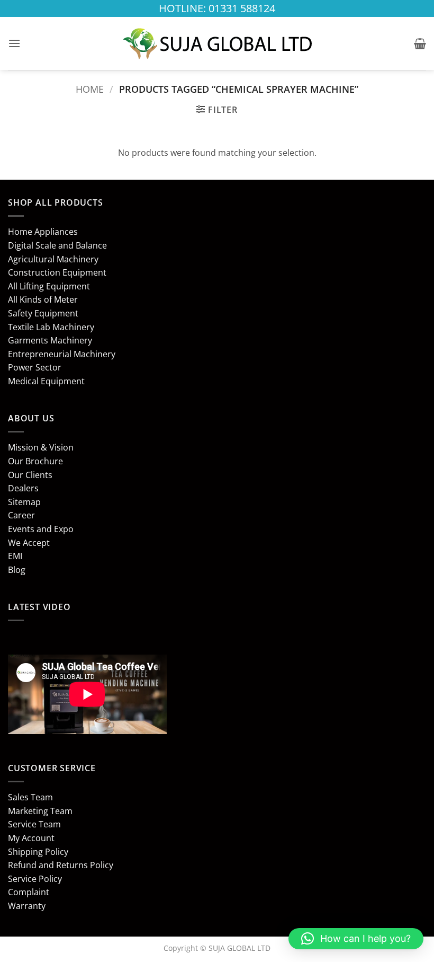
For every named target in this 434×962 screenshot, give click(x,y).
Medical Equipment (46, 381)
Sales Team (30, 797)
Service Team (34, 824)
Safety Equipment (43, 313)
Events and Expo (41, 529)
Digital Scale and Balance (57, 245)
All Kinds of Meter (43, 299)
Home (90, 88)
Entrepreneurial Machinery (61, 354)
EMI (15, 556)
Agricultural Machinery (53, 259)
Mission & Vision (41, 447)
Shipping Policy (38, 852)
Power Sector (34, 367)
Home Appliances (43, 231)
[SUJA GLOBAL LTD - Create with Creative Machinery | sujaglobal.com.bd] (217, 43)
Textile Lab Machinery (51, 327)
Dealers (23, 488)
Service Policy (35, 879)
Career (21, 515)
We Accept (29, 543)
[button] (14, 43)
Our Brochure (35, 461)
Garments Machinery (50, 340)
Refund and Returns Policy (60, 865)
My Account (31, 838)
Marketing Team (40, 811)
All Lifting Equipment (49, 286)
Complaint (28, 892)
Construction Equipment (57, 272)
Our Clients (30, 475)
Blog (16, 570)
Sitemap (24, 502)
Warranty (27, 906)
